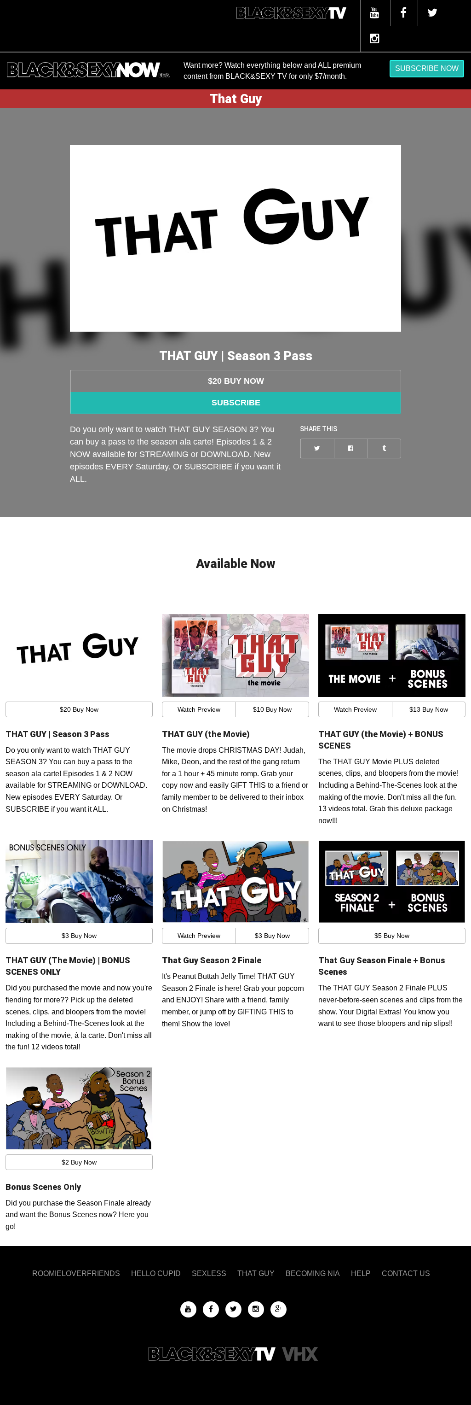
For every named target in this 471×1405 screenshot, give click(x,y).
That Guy (256, 1273)
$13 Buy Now (428, 709)
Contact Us (406, 1273)
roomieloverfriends (76, 1273)
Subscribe (236, 402)
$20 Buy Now (236, 381)
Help (361, 1273)
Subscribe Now (427, 68)
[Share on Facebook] (351, 448)
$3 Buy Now (79, 935)
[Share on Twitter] (317, 448)
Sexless (209, 1273)
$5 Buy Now (391, 935)
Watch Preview (199, 709)
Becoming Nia (313, 1273)
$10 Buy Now (272, 709)
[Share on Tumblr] (384, 448)
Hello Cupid (156, 1273)
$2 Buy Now (79, 1162)
